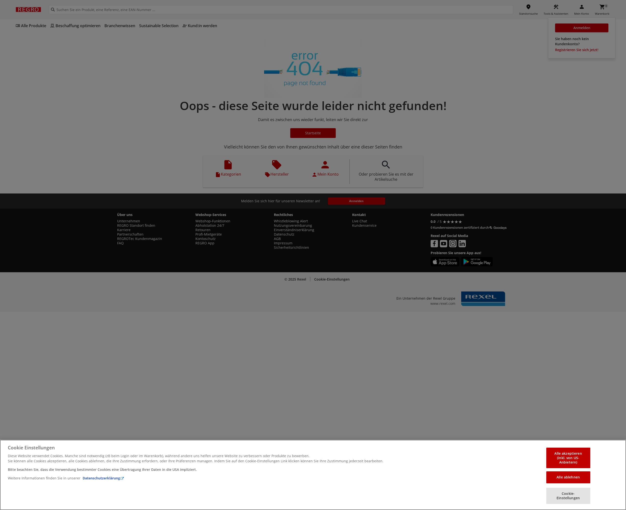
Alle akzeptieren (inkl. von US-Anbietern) (568, 458)
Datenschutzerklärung (101, 478)
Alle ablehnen (568, 477)
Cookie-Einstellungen (568, 495)
